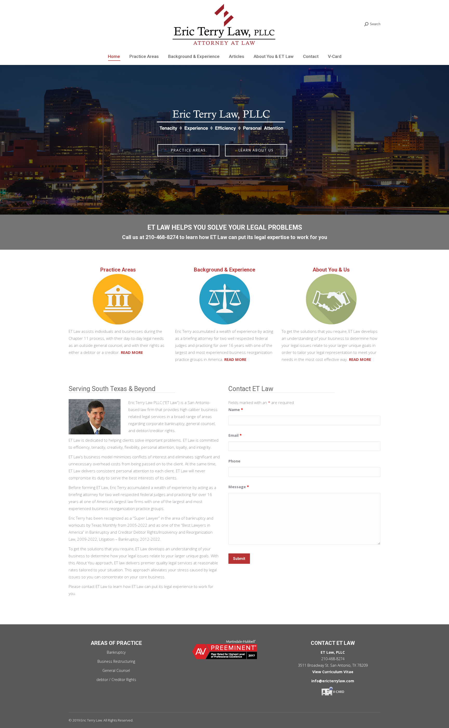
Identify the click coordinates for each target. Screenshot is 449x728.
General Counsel (116, 670)
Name (235, 409)
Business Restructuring (116, 661)
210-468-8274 (162, 237)
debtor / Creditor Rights (116, 679)
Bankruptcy (116, 652)
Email (235, 435)
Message (238, 486)
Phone (234, 461)
